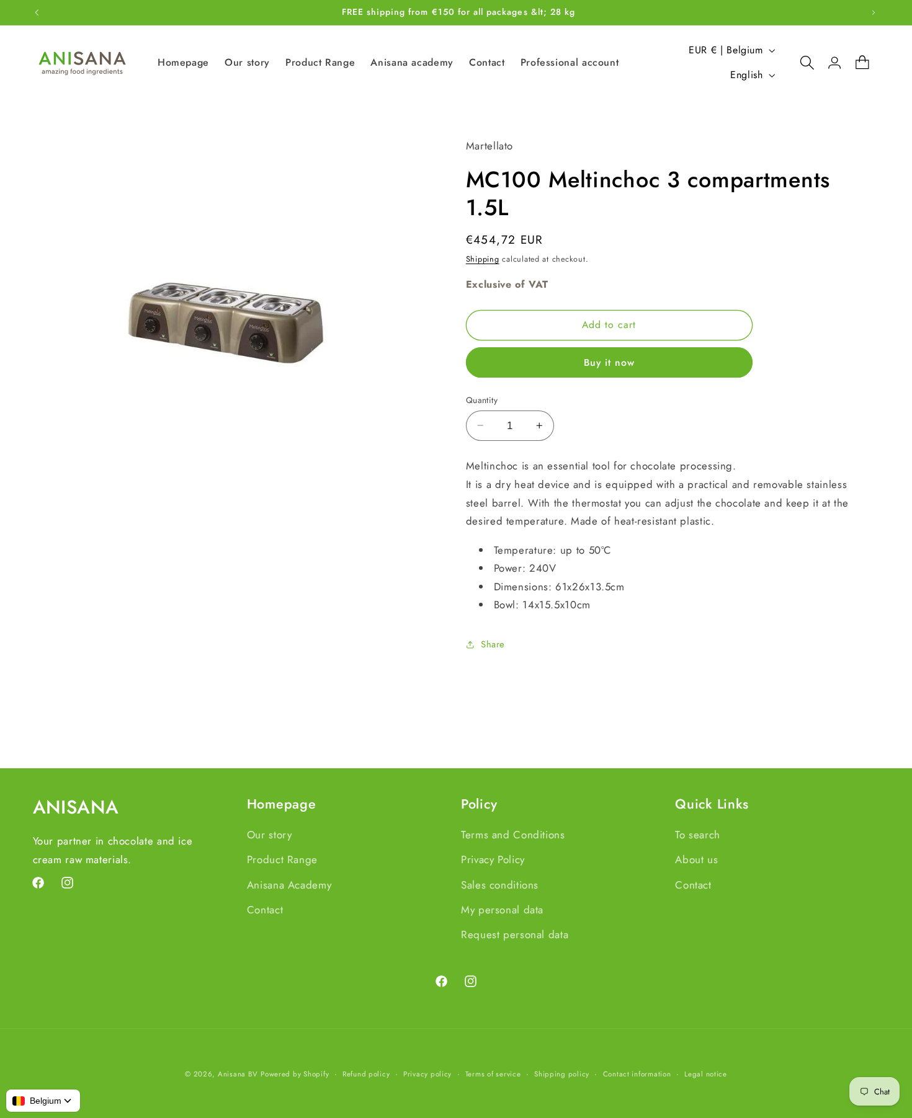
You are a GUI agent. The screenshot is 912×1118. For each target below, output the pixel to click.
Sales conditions (500, 884)
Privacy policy (427, 1074)
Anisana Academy (289, 884)
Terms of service (493, 1074)
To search (697, 834)
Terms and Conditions (513, 834)
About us (696, 858)
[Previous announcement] (36, 12)
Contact (265, 909)
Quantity (482, 400)
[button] (801, 62)
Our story (269, 834)
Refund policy (366, 1074)
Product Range (282, 858)
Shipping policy (561, 1074)
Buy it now (609, 362)
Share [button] (493, 644)
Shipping (482, 258)
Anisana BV (237, 1074)
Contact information (637, 1074)
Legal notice (705, 1074)
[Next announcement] (873, 12)
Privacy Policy (493, 858)
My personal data (502, 909)
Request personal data (514, 934)
